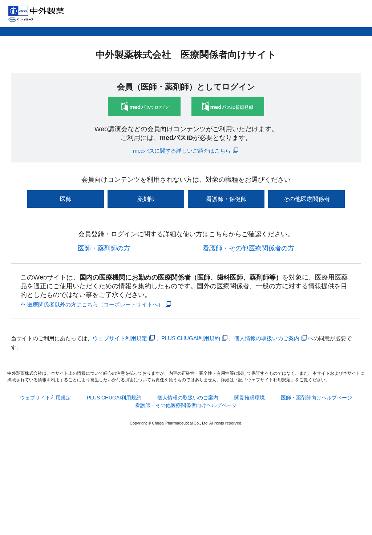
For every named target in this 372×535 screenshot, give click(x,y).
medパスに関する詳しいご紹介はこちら (182, 151)
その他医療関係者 (306, 199)
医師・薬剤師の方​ (104, 248)
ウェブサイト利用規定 (120, 338)
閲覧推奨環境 (249, 398)
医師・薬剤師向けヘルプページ (316, 398)
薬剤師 (146, 199)
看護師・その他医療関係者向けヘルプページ (186, 405)
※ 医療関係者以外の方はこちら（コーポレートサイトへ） (91, 304)
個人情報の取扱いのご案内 (266, 338)
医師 (66, 199)
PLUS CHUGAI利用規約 (190, 338)
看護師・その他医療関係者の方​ (248, 248)
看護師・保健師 (226, 199)
